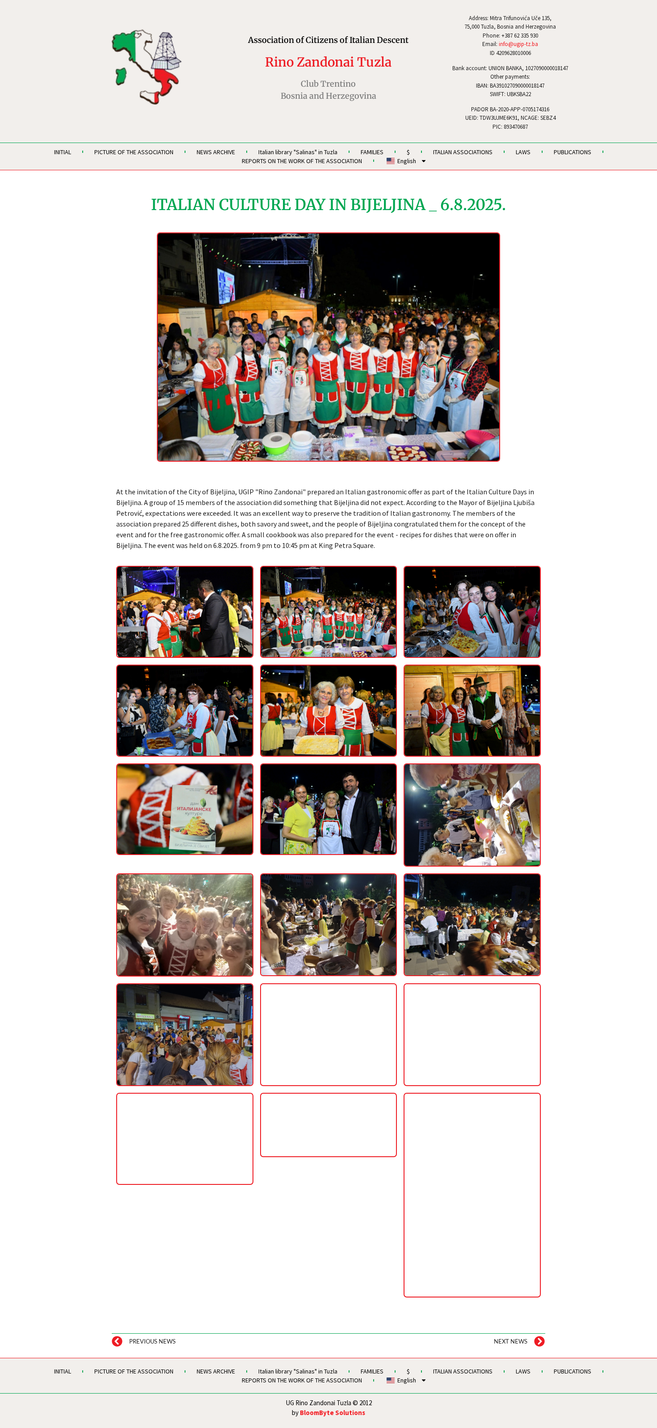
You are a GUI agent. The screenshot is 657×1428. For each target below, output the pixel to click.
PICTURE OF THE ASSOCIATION (133, 152)
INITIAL (62, 152)
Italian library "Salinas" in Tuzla (297, 152)
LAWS (523, 152)
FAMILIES (372, 152)
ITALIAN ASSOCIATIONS (463, 152)
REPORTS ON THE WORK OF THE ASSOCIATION (302, 161)
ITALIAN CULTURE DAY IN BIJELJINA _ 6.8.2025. (328, 204)
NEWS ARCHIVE (216, 152)
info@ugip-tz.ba (518, 44)
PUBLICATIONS (572, 152)
